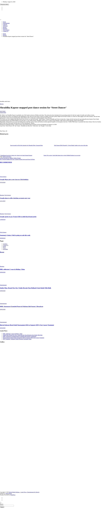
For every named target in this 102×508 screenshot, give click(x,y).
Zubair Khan (3, 112)
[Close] (0, 503)
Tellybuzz (5, 25)
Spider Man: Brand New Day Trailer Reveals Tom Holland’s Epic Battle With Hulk (25, 288)
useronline (5, 249)
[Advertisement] (51, 48)
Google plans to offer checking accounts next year (15, 198)
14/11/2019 (2, 201)
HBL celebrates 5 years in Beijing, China (12, 269)
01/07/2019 (2, 111)
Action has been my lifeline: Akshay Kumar (10, 158)
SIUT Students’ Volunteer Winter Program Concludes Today (17, 339)
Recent (2, 252)
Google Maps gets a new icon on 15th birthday (14, 179)
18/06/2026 (2, 290)
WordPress (12, 494)
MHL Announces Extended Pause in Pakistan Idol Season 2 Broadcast (21, 306)
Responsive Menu (4, 4)
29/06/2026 (2, 272)
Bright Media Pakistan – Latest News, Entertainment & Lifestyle (24, 492)
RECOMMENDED (6, 162)
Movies (4, 27)
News (4, 248)
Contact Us (5, 31)
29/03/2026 (2, 309)
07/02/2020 (2, 182)
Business (5, 28)
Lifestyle (5, 24)
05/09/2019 (2, 238)
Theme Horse (8, 493)
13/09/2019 (2, 219)
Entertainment (6, 23)
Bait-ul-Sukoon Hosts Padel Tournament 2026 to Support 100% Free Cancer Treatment (27, 325)
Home (4, 21)
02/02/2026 (2, 328)
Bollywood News (7, 156)
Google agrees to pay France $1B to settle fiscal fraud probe (18, 216)
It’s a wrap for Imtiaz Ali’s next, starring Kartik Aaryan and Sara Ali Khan (17, 159)
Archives (5, 244)
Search (1, 504)
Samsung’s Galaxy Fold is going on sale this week (15, 235)
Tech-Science (6, 30)
